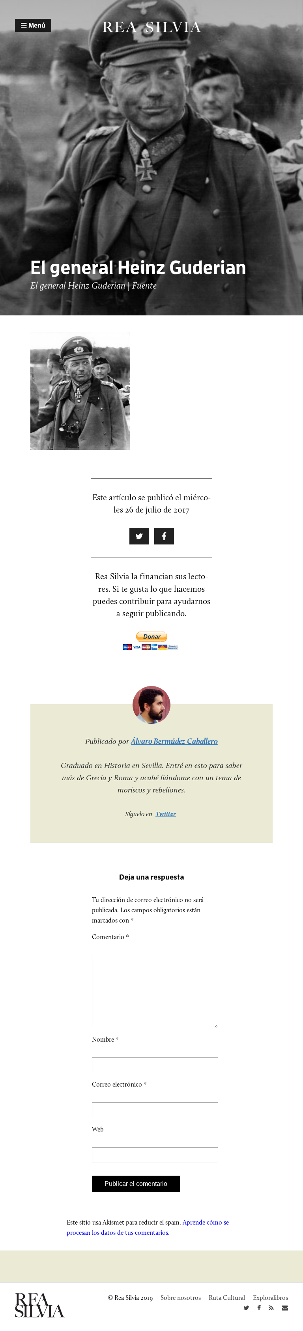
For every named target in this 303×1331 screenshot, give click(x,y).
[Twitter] (246, 1308)
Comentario (110, 937)
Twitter (165, 814)
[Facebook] (259, 1308)
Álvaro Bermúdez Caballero (174, 741)
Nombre (105, 1039)
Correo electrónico (119, 1084)
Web (97, 1129)
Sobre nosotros (181, 1297)
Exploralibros (270, 1297)
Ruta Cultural (227, 1297)
